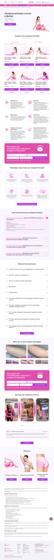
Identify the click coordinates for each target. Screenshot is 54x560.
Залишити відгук (27, 442)
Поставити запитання (27, 333)
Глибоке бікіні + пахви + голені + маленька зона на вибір (41, 58)
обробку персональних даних (26, 160)
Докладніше (11, 67)
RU (6, 5)
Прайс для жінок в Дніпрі (26, 550)
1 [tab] (22, 425)
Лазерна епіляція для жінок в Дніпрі (26, 546)
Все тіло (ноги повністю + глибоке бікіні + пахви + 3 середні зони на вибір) (41, 83)
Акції (16, 5)
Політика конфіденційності (9, 555)
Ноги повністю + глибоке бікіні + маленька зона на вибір (10, 83)
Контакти (48, 5)
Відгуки (19, 545)
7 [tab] (30, 425)
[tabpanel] (27, 186)
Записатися (10, 24)
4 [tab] (26, 425)
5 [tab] (27, 425)
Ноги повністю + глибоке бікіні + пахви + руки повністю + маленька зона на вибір (27, 83)
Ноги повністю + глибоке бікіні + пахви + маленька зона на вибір (10, 58)
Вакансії (19, 548)
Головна (10, 5)
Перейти (11, 479)
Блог (18, 549)
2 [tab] (23, 425)
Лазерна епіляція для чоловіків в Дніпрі (26, 548)
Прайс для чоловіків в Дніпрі (26, 552)
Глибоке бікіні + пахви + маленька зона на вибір (25, 58)
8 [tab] (31, 425)
